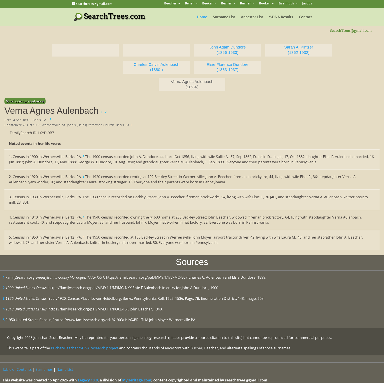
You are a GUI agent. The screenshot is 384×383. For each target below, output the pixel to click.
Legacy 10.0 (88, 380)
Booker (264, 3)
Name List (64, 369)
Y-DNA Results (281, 17)
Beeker (207, 3)
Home (202, 17)
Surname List (224, 17)
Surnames (44, 369)
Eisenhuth (286, 3)
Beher (189, 3)
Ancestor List (252, 17)
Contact (305, 17)
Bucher (245, 3)
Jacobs (307, 3)
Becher (226, 3)
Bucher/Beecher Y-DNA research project (84, 348)
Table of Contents (17, 369)
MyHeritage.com (136, 380)
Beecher (170, 3)
